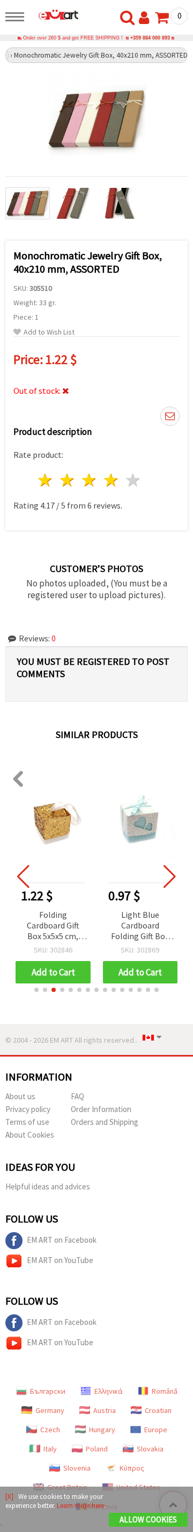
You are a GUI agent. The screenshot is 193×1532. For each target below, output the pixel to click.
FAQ (77, 1096)
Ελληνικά (108, 1391)
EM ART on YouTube (60, 1260)
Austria (104, 1410)
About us (20, 1096)
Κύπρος (132, 1468)
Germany (49, 1410)
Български (47, 1391)
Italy (50, 1449)
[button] (36, 990)
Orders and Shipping (104, 1122)
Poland (97, 1449)
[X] (9, 1496)
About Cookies (29, 1135)
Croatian (158, 1410)
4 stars (111, 480)
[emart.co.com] (54, 14)
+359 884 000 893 (150, 38)
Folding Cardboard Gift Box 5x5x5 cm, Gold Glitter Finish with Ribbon (53, 926)
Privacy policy (27, 1109)
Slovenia (77, 1468)
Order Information (101, 1109)
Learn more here (80, 1505)
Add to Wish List (49, 332)
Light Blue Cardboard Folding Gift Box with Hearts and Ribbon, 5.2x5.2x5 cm (140, 926)
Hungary (102, 1429)
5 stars (133, 480)
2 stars (68, 480)
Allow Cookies (148, 1519)
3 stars (90, 480)
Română (164, 1391)
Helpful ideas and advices (47, 1186)
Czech (50, 1429)
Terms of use (27, 1122)
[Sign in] (146, 18)
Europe (155, 1429)
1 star (46, 480)
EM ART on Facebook (61, 1240)
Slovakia (150, 1449)
